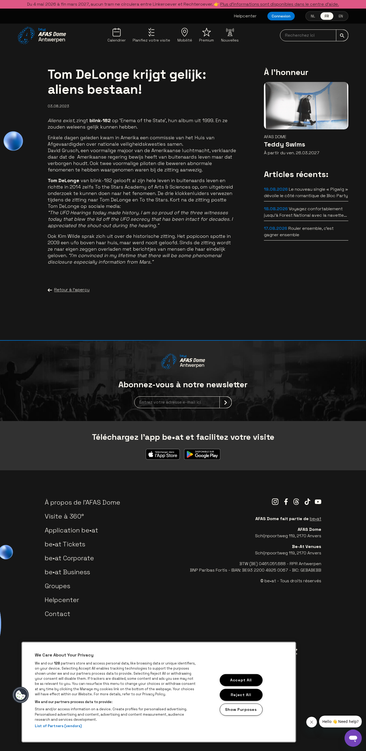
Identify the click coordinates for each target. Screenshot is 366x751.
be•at (315, 518)
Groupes (57, 586)
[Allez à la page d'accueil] (42, 35)
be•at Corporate (69, 558)
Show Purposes (241, 709)
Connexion (281, 16)
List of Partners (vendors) (58, 726)
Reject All (241, 694)
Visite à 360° (64, 516)
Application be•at (71, 530)
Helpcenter (245, 16)
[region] (158, 692)
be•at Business (67, 572)
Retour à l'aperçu (71, 289)
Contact (57, 614)
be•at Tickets (65, 544)
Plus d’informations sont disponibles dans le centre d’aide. (279, 4)
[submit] (342, 35)
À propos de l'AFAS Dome (82, 502)
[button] (20, 695)
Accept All (241, 680)
